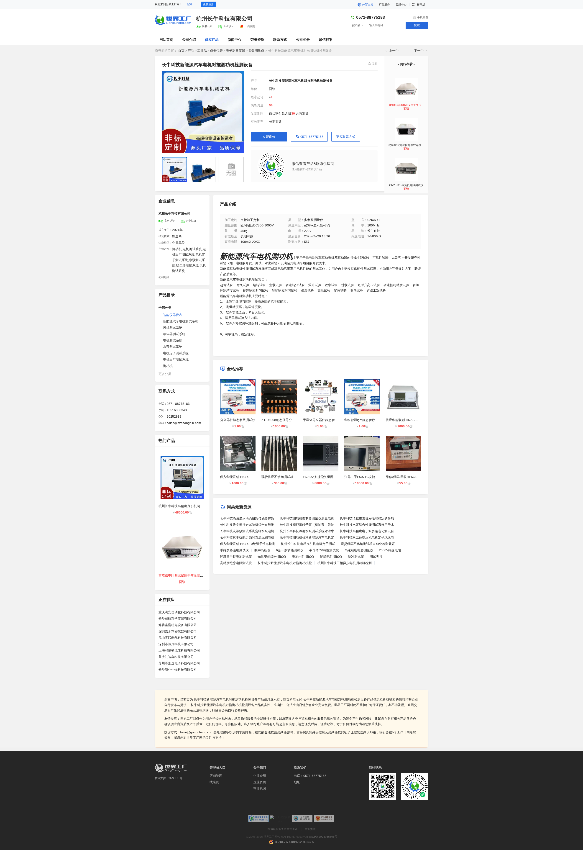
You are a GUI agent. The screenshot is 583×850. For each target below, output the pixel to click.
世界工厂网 (175, 778)
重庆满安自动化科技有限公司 (179, 612)
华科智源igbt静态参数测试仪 (364, 420)
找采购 (214, 782)
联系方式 (280, 39)
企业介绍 (259, 776)
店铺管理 (216, 776)
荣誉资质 (257, 39)
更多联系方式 (345, 137)
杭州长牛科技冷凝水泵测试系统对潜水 (307, 531)
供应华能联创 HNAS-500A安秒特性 (411, 420)
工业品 (202, 50)
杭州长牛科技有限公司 (224, 18)
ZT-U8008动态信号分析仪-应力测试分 (288, 420)
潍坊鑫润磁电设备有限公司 (178, 625)
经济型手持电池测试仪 (236, 556)
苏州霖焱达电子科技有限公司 (179, 663)
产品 (191, 50)
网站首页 (166, 39)
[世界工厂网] (171, 768)
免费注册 (208, 4)
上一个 (394, 50)
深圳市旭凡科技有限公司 (176, 644)
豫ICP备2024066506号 (323, 836)
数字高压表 (262, 550)
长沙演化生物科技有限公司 (178, 669)
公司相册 (303, 39)
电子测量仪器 (235, 50)
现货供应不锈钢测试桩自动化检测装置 (288, 477)
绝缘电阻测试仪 (331, 556)
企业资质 (259, 782)
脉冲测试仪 (356, 556)
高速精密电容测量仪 (359, 550)
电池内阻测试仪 (303, 556)
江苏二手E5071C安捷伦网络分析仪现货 (372, 477)
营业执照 (259, 788)
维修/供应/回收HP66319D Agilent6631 (413, 477)
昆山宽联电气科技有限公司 (178, 637)
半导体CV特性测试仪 (324, 550)
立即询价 (269, 137)
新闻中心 (234, 39)
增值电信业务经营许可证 (283, 829)
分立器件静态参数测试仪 (237, 420)
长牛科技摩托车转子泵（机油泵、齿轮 (307, 524)
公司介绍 (189, 39)
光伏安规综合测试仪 (272, 556)
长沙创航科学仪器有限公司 (178, 618)
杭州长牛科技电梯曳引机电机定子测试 (308, 544)
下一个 (419, 50)
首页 (181, 50)
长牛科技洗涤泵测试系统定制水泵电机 (247, 531)
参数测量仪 (256, 50)
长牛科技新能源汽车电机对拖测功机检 (285, 563)
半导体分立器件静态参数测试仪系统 (328, 420)
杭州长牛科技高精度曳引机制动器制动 (186, 506)
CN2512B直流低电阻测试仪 (406, 185)
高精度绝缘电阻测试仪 (236, 563)
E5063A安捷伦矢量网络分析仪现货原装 (331, 477)
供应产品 (212, 39)
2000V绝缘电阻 (390, 550)
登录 (190, 4)
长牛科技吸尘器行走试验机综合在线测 (247, 524)
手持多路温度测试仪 (234, 550)
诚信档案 (325, 39)
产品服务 (384, 4)
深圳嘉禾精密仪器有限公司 (178, 631)
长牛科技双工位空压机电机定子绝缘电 (367, 537)
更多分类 (165, 374)
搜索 (417, 25)
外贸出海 (367, 4)
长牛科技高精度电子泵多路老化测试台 (367, 531)
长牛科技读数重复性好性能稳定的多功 (367, 518)
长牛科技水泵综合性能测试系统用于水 (367, 524)
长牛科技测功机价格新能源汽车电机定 (307, 537)
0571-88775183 (311, 137)
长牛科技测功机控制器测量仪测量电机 (307, 518)
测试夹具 (376, 556)
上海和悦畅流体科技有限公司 (179, 650)
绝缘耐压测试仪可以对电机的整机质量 (412, 145)
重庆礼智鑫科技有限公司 (176, 657)
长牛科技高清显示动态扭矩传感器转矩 (247, 518)
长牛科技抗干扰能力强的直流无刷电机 (247, 537)
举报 (375, 63)
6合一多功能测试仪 (289, 550)
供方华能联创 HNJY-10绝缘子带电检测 (247, 477)
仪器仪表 (216, 50)
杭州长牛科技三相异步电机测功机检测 (344, 563)
